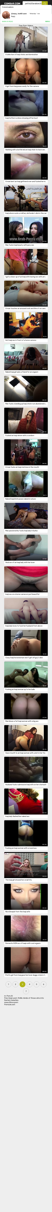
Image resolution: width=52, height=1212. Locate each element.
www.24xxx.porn (11, 1002)
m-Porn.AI (8, 996)
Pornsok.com (9, 1004)
